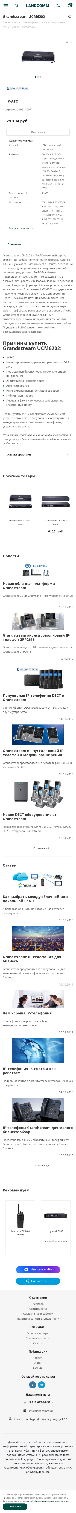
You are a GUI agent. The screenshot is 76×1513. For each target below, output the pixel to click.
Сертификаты (38, 1308)
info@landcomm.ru (41, 1411)
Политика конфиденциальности (38, 1318)
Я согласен (15, 1506)
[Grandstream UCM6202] (38, 57)
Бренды (38, 1367)
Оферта (38, 1343)
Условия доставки (38, 1338)
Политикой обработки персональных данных (45, 1500)
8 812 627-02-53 (39, 1402)
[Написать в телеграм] (38, 1283)
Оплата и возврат (38, 1333)
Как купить (38, 1327)
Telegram (41, 1384)
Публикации (38, 1351)
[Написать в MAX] (38, 1269)
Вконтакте (32, 1384)
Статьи (38, 1362)
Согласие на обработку (38, 1313)
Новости (38, 1357)
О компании (38, 1297)
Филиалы (38, 1303)
